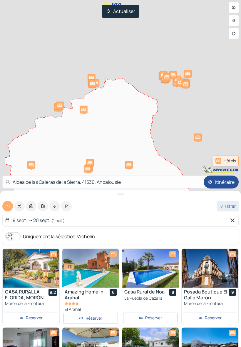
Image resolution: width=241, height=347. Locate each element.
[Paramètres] (234, 20)
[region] (31, 268)
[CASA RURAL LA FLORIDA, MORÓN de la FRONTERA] (31, 268)
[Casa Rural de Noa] (150, 268)
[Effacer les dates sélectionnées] (233, 220)
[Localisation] (234, 33)
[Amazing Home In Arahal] (90, 268)
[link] (226, 161)
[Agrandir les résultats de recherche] (120, 194)
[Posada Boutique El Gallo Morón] (210, 268)
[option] (7, 206)
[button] (129, 165)
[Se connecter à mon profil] (234, 7)
